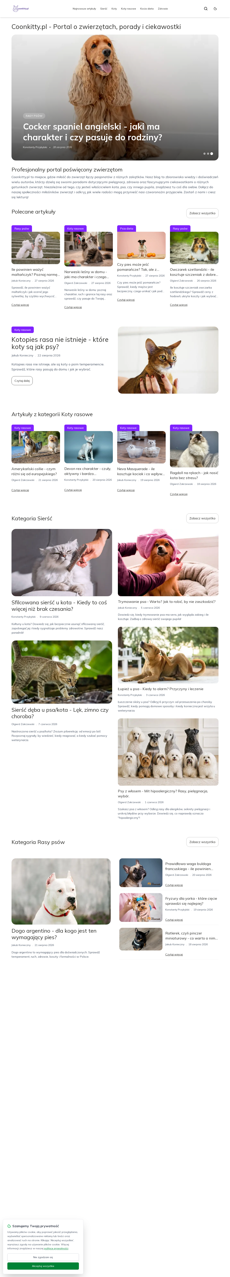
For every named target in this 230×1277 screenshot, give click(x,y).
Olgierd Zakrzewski (75, 283)
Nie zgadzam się (43, 1257)
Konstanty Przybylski (35, 147)
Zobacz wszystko (202, 213)
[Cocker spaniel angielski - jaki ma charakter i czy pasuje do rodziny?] (115, 97)
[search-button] (206, 9)
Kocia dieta (147, 8)
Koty (114, 8)
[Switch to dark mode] (215, 8)
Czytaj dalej (22, 380)
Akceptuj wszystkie (43, 1266)
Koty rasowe (128, 8)
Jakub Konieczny (21, 280)
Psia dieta (126, 228)
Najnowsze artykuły (84, 8)
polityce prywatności (56, 1248)
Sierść (103, 8)
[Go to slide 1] (204, 154)
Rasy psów (34, 115)
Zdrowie (163, 8)
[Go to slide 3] (211, 153)
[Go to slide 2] (208, 154)
